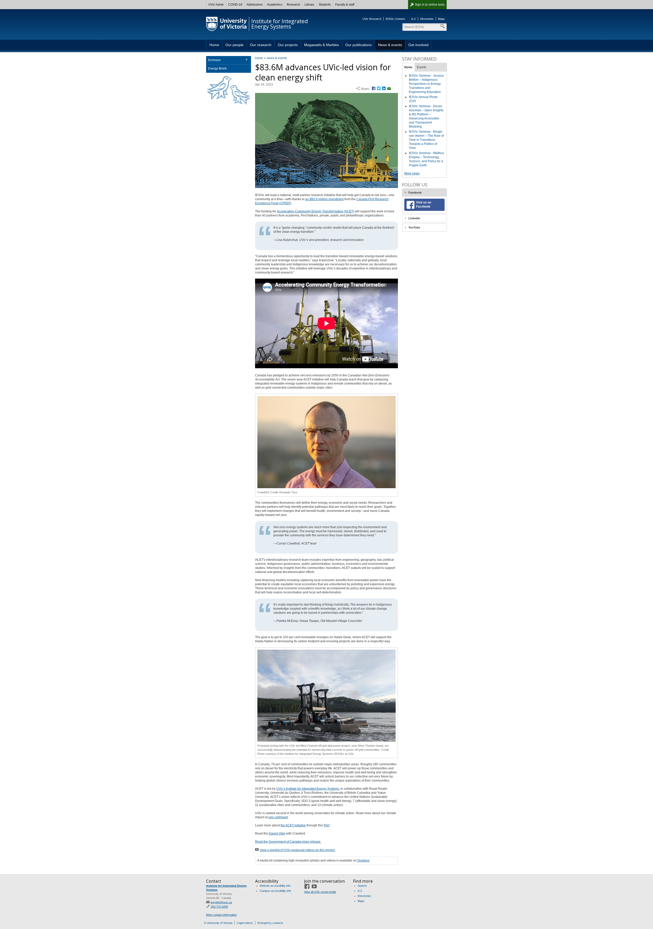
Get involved (418, 45)
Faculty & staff (344, 4)
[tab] (424, 192)
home (259, 58)
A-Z (413, 18)
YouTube (414, 227)
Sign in (430, 4)
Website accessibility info (275, 885)
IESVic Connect (395, 18)
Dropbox (363, 860)
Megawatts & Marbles (321, 45)
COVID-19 (235, 4)
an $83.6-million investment (324, 199)
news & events (277, 58)
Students (325, 4)
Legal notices (245, 922)
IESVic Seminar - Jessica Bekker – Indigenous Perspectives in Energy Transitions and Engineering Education (426, 84)
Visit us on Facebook (423, 204)
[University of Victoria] (226, 24)
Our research (260, 45)
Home (214, 45)
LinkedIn (414, 218)
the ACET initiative (293, 825)
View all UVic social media (320, 891)
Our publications (358, 45)
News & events (390, 45)
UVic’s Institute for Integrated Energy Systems (307, 788)
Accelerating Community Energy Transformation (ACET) (315, 211)
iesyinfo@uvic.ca (221, 902)
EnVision (214, 60)
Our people (234, 45)
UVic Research (371, 18)
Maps (441, 18)
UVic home (216, 4)
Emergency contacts (270, 922)
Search (362, 885)
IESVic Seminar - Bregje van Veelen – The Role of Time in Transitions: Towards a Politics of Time (426, 140)
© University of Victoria (218, 922)
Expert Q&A (277, 833)
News (408, 67)
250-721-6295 (219, 906)
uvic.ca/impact (278, 817)
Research (293, 4)
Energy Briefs (217, 68)
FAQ (327, 825)
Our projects (288, 45)
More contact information (221, 914)
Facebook (415, 192)
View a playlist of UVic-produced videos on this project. (297, 850)
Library (309, 4)
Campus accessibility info (275, 890)
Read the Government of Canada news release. (288, 841)
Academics (274, 4)
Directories (427, 18)
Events (421, 67)
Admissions (255, 4)
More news (412, 173)
